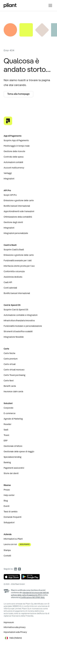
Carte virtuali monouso (14, 370)
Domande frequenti (12, 517)
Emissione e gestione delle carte (19, 201)
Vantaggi (8, 173)
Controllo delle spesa (13, 157)
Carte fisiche (9, 353)
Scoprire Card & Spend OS (16, 310)
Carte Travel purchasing (14, 375)
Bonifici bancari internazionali (17, 206)
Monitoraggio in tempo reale (17, 146)
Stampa (7, 550)
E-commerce (10, 413)
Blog (6, 501)
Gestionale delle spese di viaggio (19, 452)
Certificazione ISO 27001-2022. (32, 598)
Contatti (7, 556)
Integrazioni (9, 179)
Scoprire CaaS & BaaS (14, 250)
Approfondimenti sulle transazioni (19, 211)
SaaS (6, 430)
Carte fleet (9, 381)
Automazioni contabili (13, 162)
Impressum (9, 622)
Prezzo (7, 490)
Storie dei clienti (11, 473)
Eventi (6, 506)
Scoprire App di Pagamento (16, 140)
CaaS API (8, 282)
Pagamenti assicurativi (14, 468)
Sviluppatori (9, 523)
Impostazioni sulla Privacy (15, 632)
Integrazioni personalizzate (16, 233)
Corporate (8, 408)
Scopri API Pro (10, 195)
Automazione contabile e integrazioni (20, 315)
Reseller (7, 424)
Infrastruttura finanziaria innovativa (19, 321)
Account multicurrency (14, 168)
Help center (9, 495)
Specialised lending (12, 457)
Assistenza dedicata (13, 277)
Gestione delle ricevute (14, 151)
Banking (7, 463)
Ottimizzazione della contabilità (18, 217)
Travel (6, 435)
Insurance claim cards (13, 392)
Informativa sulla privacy (15, 627)
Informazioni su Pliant (13, 539)
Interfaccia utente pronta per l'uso (19, 266)
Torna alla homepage (18, 94)
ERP (5, 441)
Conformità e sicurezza (14, 271)
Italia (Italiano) (15, 638)
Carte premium (10, 359)
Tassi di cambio (10, 512)
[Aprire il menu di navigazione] (50, 5)
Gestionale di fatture (13, 446)
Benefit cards (10, 386)
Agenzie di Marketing (13, 419)
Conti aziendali (10, 288)
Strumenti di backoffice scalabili (18, 332)
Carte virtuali (10, 364)
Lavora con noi (16, 544)
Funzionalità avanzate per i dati (18, 261)
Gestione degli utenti (13, 222)
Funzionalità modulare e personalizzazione (23, 326)
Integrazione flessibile (14, 337)
